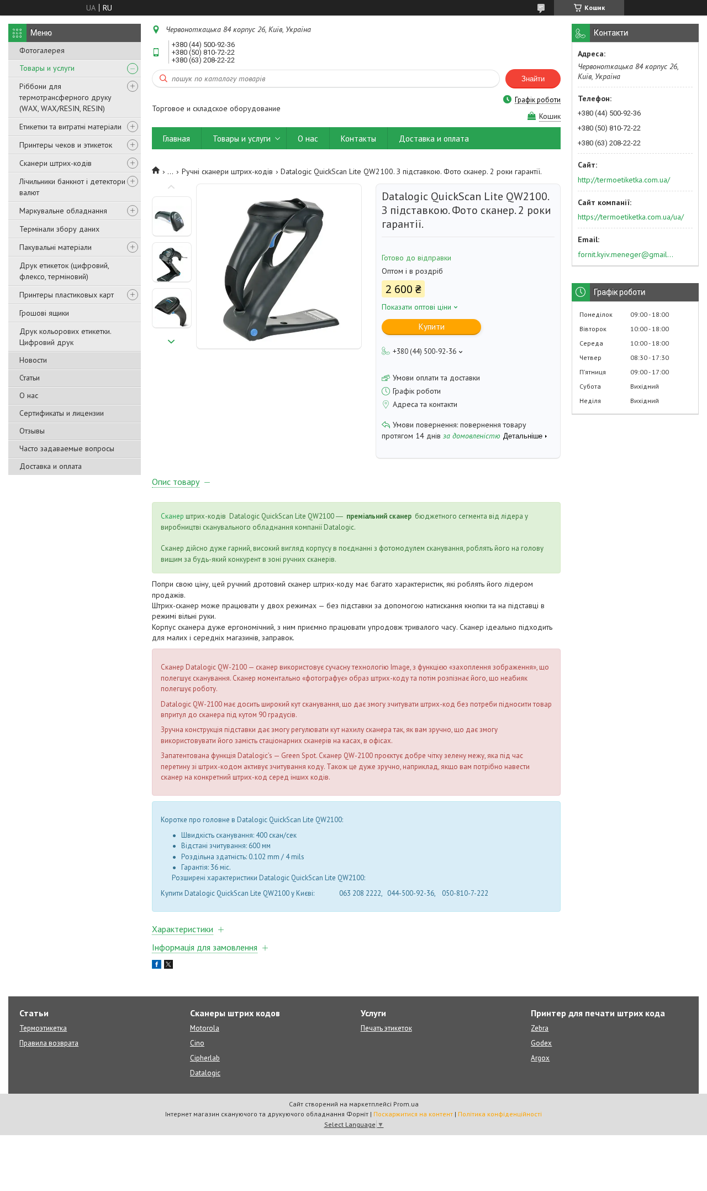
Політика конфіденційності (500, 1114)
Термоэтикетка (43, 1028)
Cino (197, 1043)
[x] (168, 966)
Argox (540, 1058)
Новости (33, 360)
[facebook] (156, 966)
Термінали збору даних (59, 229)
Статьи (29, 378)
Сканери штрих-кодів (55, 163)
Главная (176, 138)
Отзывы (32, 431)
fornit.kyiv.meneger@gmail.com (626, 254)
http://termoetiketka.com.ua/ (624, 180)
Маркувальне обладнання (63, 211)
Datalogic (205, 1073)
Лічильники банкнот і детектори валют (72, 186)
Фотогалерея (42, 50)
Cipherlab (205, 1058)
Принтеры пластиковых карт (66, 295)
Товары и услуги (47, 68)
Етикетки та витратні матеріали (70, 127)
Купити (432, 326)
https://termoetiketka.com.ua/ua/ (631, 217)
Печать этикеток (386, 1028)
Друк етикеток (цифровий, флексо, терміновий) (64, 270)
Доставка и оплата (50, 466)
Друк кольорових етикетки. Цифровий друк (65, 336)
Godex (541, 1043)
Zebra (539, 1028)
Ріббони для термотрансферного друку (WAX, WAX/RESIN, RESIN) (65, 97)
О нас (28, 395)
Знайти (533, 79)
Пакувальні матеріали (55, 247)
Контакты (358, 138)
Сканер (172, 516)
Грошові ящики (44, 313)
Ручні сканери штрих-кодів (227, 171)
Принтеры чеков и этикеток (65, 145)
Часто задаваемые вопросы (66, 448)
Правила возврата (48, 1043)
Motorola (204, 1028)
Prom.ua (406, 1104)
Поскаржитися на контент (413, 1114)
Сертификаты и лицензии (61, 413)
